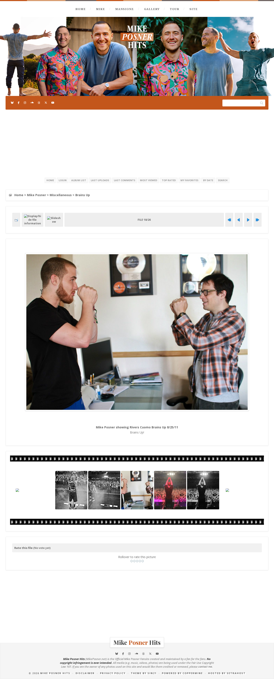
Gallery (151, 9)
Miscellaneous (61, 195)
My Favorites (189, 180)
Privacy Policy (112, 673)
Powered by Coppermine (182, 673)
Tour (174, 9)
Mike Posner (36, 195)
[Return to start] (229, 220)
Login (63, 180)
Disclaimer (85, 673)
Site (193, 9)
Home (80, 9)
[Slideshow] (53, 220)
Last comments (124, 180)
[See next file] (248, 220)
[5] (142, 561)
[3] (137, 561)
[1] (131, 561)
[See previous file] (238, 220)
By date (208, 180)
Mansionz (124, 9)
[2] (134, 561)
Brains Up (82, 195)
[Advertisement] (137, 142)
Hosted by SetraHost (227, 673)
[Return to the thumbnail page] (16, 220)
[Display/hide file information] (32, 219)
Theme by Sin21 (143, 673)
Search (223, 180)
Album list (78, 180)
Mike (100, 9)
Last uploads (100, 180)
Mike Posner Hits (55, 673)
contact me (205, 667)
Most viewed (148, 180)
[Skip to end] (257, 220)
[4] (139, 561)
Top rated (169, 180)
